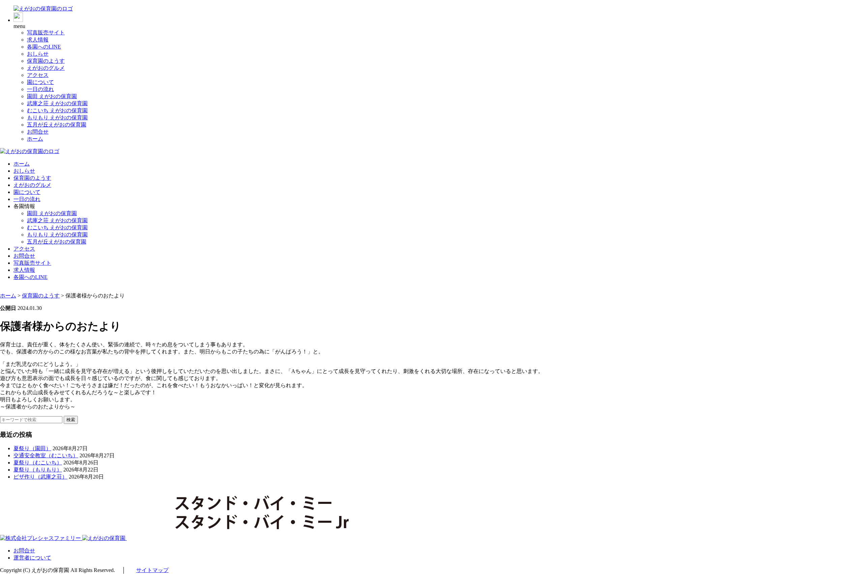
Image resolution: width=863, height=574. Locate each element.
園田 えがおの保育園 (52, 96)
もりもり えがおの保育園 (57, 117)
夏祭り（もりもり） (37, 469)
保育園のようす (46, 61)
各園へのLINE (44, 47)
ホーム (35, 139)
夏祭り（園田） (32, 448)
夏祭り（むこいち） (37, 462)
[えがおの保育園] (43, 8)
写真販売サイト (46, 32)
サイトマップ (152, 570)
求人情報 (38, 39)
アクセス (38, 75)
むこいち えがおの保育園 (57, 110)
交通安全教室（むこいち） (45, 455)
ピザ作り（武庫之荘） (40, 477)
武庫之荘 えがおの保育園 (57, 103)
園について (40, 82)
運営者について (32, 558)
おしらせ (38, 54)
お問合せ (38, 132)
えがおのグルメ (46, 68)
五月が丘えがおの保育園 (56, 124)
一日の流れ (40, 89)
